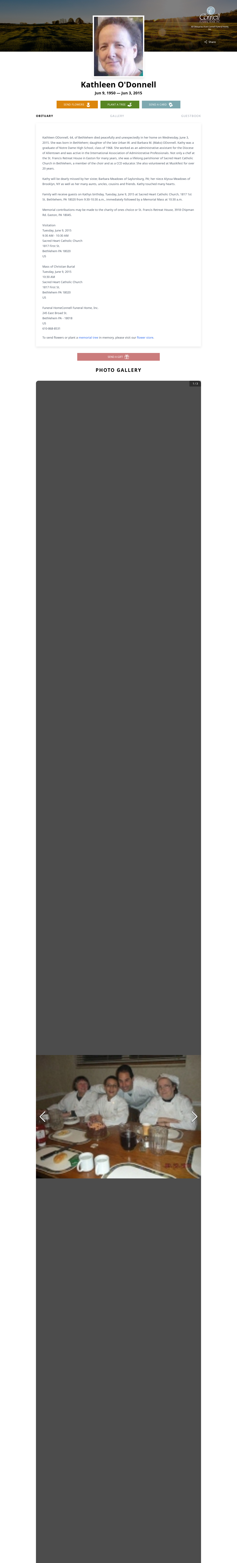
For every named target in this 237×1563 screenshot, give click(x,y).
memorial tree (88, 337)
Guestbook (191, 116)
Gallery (117, 116)
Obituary (44, 116)
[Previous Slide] (42, 1116)
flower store (145, 337)
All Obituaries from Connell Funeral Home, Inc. (210, 28)
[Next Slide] (194, 1116)
